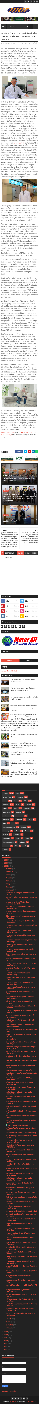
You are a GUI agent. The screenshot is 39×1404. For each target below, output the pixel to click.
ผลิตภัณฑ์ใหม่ (7, 797)
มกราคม (9, 1328)
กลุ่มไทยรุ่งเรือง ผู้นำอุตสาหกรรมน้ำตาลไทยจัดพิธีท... (21, 1129)
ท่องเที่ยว (20, 797)
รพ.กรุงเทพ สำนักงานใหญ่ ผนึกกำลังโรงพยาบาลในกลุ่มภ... (19, 1290)
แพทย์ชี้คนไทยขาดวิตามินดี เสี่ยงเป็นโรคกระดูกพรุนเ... (20, 1239)
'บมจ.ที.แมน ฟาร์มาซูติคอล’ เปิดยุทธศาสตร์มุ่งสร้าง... (21, 1035)
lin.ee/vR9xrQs (6, 435)
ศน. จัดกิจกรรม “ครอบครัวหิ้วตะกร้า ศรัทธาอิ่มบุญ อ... (21, 1116)
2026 (6, 860)
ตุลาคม (8, 875)
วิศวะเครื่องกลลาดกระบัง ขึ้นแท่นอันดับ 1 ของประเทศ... (21, 912)
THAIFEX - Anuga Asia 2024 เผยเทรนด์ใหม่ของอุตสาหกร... (21, 1011)
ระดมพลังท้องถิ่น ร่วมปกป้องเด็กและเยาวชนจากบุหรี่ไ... (20, 945)
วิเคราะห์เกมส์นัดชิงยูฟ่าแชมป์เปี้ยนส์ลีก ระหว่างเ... (20, 893)
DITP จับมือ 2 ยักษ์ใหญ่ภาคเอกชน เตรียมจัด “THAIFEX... (20, 1146)
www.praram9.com (8, 432)
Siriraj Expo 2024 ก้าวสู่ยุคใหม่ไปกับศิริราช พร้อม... (20, 1165)
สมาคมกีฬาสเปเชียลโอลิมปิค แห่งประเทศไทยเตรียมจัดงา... (21, 1121)
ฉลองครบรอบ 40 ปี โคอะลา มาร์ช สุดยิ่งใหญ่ (21, 1132)
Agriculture (22, 842)
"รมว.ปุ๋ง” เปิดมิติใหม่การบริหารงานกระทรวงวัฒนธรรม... (20, 1155)
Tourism (29, 804)
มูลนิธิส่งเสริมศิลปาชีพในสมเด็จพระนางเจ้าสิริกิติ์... (20, 993)
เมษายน (9, 1318)
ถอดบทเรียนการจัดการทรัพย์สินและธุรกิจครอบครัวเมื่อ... (19, 1174)
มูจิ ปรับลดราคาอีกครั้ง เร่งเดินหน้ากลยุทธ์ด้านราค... (21, 1057)
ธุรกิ (25, 846)
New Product (6, 812)
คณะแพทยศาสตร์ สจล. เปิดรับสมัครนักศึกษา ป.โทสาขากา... (20, 1184)
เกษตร (15, 808)
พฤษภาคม (9, 890)
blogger (20, 553)
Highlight (10, 660)
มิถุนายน (9, 887)
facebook (34, 553)
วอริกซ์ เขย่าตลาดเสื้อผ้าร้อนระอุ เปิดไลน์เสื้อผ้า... (19, 1224)
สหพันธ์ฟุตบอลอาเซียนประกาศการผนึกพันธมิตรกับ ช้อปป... (19, 1093)
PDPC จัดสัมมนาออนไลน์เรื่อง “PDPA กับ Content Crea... (19, 1079)
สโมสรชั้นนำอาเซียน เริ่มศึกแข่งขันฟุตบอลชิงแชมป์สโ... (21, 1097)
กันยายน (9, 878)
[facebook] (25, 1)
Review (27, 831)
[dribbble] (31, 1)
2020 (6, 1341)
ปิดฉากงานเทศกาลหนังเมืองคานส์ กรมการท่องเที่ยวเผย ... (21, 955)
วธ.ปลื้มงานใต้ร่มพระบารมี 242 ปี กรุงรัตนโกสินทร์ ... (18, 1207)
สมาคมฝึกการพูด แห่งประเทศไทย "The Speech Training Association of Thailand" (20, 520)
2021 (6, 1337)
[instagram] (34, 1)
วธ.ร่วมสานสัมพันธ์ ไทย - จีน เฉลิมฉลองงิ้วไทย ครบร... (21, 926)
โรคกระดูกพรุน (19, 143)
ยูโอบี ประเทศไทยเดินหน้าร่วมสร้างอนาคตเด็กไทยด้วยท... (21, 1243)
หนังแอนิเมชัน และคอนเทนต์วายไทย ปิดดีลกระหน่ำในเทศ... (20, 907)
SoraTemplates (13, 1402)
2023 (6, 1331)
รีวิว (13, 823)
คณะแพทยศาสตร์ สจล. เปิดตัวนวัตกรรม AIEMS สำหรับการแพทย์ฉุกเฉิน (23, 680)
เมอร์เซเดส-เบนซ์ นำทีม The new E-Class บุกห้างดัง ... (20, 1253)
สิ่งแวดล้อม (6, 819)
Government (19, 819)
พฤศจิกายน (10, 871)
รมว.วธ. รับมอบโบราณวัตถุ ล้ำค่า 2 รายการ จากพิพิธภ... (20, 988)
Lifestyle (5, 808)
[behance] (37, 1)
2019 (6, 1344)
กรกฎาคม (9, 884)
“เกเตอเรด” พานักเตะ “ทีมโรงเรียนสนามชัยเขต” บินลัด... (17, 903)
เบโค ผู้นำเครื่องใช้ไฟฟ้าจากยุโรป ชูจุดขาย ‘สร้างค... (20, 1188)
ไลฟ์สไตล (16, 834)
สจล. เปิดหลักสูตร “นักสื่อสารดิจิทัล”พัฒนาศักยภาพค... (21, 1136)
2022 (6, 1334)
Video (16, 846)
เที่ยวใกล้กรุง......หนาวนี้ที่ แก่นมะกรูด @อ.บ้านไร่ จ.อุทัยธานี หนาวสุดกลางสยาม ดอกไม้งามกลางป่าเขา (23, 745)
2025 (6, 863)
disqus (27, 553)
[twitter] (28, 1)
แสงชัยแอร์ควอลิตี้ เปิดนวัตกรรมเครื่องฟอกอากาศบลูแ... (21, 1215)
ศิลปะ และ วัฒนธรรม (9, 827)
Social (30, 819)
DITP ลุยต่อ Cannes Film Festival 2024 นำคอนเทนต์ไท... (21, 1300)
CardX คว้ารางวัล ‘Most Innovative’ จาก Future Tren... (21, 1061)
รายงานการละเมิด (9, 1391)
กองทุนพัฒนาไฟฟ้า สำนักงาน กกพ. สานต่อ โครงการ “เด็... (20, 1309)
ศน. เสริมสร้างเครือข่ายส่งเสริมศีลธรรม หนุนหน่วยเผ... (21, 1295)
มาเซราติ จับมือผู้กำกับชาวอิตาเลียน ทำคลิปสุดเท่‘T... (21, 1267)
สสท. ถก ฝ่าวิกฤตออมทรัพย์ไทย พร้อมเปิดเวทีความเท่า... (20, 959)
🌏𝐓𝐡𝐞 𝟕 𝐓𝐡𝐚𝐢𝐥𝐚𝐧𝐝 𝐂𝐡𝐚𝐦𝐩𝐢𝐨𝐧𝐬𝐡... (17, 1125)
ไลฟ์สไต (5, 849)
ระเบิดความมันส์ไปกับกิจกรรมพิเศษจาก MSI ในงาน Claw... (21, 1203)
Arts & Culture (6, 838)
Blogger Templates (31, 1402)
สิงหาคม (9, 881)
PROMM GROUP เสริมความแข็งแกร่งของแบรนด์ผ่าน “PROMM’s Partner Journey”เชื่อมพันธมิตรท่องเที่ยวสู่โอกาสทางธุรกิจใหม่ (19, 478)
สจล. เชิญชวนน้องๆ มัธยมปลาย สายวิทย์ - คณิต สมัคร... (20, 950)
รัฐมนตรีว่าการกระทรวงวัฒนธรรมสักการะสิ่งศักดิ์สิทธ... (21, 1160)
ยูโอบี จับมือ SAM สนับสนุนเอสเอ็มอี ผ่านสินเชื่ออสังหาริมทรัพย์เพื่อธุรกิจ (23, 689)
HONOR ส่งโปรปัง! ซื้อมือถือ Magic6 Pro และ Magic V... (20, 1193)
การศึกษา (27, 808)
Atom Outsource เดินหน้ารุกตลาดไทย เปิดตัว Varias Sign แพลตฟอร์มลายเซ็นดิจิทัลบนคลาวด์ (24, 763)
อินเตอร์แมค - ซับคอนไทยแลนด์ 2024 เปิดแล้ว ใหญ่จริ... (21, 1074)
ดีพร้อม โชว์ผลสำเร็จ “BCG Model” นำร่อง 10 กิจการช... (20, 1052)
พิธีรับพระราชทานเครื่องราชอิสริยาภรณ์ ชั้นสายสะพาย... (20, 1016)
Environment (6, 846)
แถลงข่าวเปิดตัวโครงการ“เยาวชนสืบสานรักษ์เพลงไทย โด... (21, 964)
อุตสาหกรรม (19, 816)
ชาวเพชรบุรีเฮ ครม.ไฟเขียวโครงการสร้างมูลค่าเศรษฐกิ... (21, 1043)
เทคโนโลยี (6, 804)
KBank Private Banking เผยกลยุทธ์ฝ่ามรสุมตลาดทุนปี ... (20, 1262)
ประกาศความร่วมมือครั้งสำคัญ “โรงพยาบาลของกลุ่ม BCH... (20, 1088)
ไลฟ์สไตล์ (34, 43)
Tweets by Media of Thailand (9, 671)
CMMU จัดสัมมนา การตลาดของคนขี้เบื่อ (19, 1070)
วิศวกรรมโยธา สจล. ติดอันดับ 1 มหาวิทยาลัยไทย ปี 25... (20, 978)
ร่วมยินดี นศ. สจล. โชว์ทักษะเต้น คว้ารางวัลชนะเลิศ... (20, 1021)
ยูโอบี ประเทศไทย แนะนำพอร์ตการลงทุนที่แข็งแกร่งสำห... (21, 1198)
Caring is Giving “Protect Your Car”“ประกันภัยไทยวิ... (21, 1257)
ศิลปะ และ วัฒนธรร (8, 842)
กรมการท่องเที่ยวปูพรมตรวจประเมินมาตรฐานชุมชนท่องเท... (21, 1047)
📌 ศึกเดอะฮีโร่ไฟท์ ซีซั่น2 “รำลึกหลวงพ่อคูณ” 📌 (21, 1112)
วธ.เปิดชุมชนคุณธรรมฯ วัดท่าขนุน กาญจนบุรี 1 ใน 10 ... (21, 1229)
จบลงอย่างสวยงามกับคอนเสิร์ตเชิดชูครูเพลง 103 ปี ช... (20, 936)
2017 (6, 1347)
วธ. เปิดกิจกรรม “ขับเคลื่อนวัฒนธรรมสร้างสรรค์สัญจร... (18, 974)
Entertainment (6, 816)
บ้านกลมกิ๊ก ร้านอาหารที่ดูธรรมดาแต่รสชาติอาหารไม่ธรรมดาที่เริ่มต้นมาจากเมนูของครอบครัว (24, 707)
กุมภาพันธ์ (9, 1325)
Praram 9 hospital (25, 432)
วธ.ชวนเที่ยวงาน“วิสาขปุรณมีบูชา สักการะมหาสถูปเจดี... (20, 983)
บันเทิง (18, 804)
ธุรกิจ (17, 793)
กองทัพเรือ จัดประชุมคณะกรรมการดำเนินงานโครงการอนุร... (21, 1220)
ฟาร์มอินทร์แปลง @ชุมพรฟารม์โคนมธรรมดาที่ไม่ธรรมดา (22, 753)
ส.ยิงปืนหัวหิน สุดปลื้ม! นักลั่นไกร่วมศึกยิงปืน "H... (20, 1281)
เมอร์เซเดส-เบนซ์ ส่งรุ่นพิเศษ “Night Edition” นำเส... (21, 1066)
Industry (17, 831)
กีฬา (25, 801)
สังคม (15, 801)
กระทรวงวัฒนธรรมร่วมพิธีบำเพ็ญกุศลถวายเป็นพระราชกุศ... (21, 941)
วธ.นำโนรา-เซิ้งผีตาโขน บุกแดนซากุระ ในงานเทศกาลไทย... (20, 1141)
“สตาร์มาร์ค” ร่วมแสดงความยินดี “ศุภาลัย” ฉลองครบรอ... (20, 922)
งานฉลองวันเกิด (11, 1039)
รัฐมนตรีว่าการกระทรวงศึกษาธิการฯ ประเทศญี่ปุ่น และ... (20, 1314)
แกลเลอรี (5, 834)
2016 (6, 1350)
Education (23, 827)
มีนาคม (8, 1322)
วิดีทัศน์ (18, 838)
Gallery (27, 838)
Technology (6, 831)
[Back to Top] (27, 1398)
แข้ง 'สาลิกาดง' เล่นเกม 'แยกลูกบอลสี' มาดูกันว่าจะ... (20, 1002)
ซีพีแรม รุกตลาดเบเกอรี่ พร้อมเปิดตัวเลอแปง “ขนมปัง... (20, 917)
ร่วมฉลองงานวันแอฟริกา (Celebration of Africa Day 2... (19, 931)
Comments (29, 660)
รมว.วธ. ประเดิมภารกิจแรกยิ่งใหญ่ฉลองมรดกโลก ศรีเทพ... (21, 1234)
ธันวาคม (9, 868)
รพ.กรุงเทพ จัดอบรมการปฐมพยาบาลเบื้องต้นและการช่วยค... (20, 997)
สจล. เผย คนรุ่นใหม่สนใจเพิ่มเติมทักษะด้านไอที (21, 1211)
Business (18, 812)
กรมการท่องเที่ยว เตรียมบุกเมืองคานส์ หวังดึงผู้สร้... (21, 1107)
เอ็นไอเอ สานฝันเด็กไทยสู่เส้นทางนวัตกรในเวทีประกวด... (21, 1169)
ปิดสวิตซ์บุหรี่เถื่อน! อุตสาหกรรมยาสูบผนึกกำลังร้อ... (21, 898)
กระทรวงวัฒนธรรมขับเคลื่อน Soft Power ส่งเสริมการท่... (21, 1007)
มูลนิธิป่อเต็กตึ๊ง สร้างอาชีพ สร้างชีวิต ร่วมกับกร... (20, 969)
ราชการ (5, 801)
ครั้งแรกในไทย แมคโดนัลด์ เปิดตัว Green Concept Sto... (19, 1083)
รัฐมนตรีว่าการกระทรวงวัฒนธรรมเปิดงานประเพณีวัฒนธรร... (20, 1025)
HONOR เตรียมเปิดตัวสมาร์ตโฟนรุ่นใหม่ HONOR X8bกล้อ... (21, 1272)
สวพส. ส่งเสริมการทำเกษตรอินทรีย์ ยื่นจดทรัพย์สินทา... (19, 1151)
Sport (4, 823)
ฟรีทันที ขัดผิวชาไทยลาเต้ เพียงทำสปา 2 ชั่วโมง (19, 1276)
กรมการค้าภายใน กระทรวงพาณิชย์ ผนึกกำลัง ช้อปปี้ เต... (21, 1102)
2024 (6, 866)
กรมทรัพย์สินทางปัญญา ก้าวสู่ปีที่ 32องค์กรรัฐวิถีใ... (21, 1286)
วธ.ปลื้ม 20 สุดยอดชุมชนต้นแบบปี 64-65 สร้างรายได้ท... (21, 1305)
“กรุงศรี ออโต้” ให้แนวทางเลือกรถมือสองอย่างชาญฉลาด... (21, 1248)
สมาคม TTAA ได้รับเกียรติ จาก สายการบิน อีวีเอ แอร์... (21, 1030)
